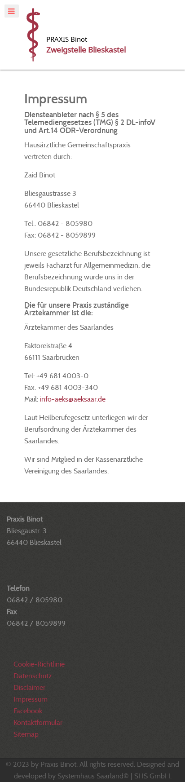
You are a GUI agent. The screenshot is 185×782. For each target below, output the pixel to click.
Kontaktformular (37, 722)
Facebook (27, 711)
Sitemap (26, 734)
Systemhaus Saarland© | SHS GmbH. (114, 776)
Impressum (30, 699)
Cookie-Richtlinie (39, 664)
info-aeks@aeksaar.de (73, 399)
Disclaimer (29, 687)
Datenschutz (32, 676)
